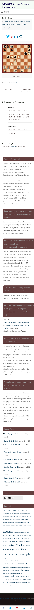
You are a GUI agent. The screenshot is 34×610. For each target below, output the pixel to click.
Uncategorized (8, 576)
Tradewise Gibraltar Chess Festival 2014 (12, 573)
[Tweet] (8, 36)
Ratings (5, 558)
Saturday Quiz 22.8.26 (12, 434)
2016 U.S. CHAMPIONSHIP (22, 519)
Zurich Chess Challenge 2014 (20, 585)
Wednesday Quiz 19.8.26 (13, 452)
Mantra (13, 601)
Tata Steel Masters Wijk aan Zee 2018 (11, 561)
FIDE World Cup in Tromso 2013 (17, 541)
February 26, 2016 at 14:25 (17, 110)
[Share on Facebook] (4, 36)
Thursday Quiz (7, 89)
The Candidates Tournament (11, 564)
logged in (13, 146)
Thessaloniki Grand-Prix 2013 (16, 567)
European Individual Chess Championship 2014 (15, 528)
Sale (8, 558)
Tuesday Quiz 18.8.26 (11, 459)
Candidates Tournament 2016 (9, 522)
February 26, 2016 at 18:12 (17, 129)
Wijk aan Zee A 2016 (10, 579)
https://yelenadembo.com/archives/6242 (16, 322)
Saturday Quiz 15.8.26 (12, 471)
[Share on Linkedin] (16, 36)
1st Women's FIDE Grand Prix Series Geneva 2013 (13, 510)
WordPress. (20, 601)
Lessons (9, 545)
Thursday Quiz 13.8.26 (12, 482)
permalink (14, 82)
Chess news (20, 525)
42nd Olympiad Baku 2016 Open (21, 516)
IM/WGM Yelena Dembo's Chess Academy (15, 5)
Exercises (5, 24)
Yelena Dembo (8, 21)
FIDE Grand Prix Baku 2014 (20, 532)
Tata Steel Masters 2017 (26, 558)
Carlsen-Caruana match (10, 525)
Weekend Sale (18, 576)
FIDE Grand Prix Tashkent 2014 (21, 535)
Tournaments (25, 570)
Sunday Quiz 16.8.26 (11, 467)
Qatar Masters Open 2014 (8, 554)
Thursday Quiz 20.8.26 (12, 445)
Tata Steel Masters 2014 (15, 558)
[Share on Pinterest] (12, 36)
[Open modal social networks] (20, 36)
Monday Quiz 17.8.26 (11, 463)
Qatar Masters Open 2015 (19, 554)
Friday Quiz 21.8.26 (11, 441)
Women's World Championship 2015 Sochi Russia (16, 582)
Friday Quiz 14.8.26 (11, 478)
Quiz (10, 28)
